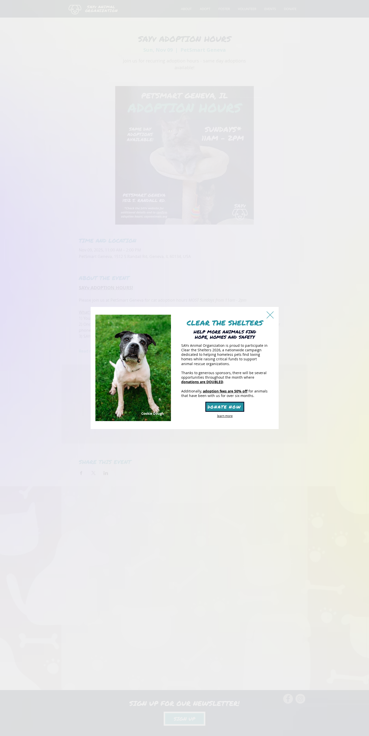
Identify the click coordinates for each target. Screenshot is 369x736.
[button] (270, 315)
